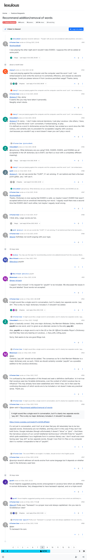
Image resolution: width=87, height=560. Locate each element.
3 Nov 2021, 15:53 (32, 404)
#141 (83, 42)
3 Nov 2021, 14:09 (30, 353)
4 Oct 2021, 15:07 (31, 215)
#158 (82, 480)
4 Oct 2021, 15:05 (31, 192)
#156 (82, 404)
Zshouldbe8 (16, 39)
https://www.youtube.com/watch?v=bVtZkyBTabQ (29, 422)
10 (52, 547)
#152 (82, 299)
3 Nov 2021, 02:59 (30, 277)
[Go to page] (27, 547)
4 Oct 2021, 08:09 (32, 94)
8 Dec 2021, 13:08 (32, 523)
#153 (82, 320)
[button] (3, 557)
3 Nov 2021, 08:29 (32, 299)
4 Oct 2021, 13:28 (25, 171)
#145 (82, 147)
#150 (82, 258)
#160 (82, 523)
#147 (82, 192)
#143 (82, 94)
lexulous (15, 255)
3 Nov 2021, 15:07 (32, 375)
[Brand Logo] (11, 5)
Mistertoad (13, 277)
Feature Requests (10, 22)
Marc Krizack (14, 258)
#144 (82, 118)
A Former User (14, 42)
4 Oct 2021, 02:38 (27, 70)
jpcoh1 (12, 480)
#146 (82, 171)
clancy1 (12, 70)
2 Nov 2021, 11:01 (30, 258)
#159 (82, 502)
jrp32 (11, 171)
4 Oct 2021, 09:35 (30, 118)
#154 (82, 353)
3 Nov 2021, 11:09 (30, 320)
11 (57, 547)
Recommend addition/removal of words (36, 407)
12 (63, 547)
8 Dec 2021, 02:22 (27, 480)
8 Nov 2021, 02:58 (32, 457)
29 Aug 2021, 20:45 (32, 42)
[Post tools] (83, 57)
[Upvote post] (75, 57)
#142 (82, 70)
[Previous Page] (13, 547)
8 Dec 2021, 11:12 (31, 502)
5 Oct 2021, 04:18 (31, 233)
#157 (82, 457)
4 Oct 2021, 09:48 (30, 147)
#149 (82, 233)
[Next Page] (74, 547)
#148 (82, 215)
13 (68, 547)
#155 (82, 375)
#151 (83, 277)
